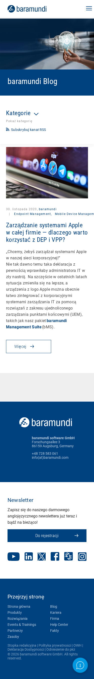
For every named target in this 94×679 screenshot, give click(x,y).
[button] (89, 8)
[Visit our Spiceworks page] (68, 557)
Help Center (59, 625)
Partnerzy (15, 631)
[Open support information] (80, 665)
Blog (53, 607)
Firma (54, 619)
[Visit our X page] (42, 557)
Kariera (55, 613)
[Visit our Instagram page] (82, 557)
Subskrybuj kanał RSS (28, 130)
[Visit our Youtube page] (14, 557)
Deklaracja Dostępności (26, 649)
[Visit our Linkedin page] (29, 557)
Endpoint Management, (33, 214)
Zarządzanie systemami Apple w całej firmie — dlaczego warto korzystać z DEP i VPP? (47, 232)
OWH (77, 645)
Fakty (54, 631)
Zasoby (13, 637)
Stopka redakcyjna (22, 645)
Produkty (15, 613)
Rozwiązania (18, 619)
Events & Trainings (22, 625)
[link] (34, 9)
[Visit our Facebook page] (55, 557)
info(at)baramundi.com (50, 458)
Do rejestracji (47, 535)
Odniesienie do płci (60, 649)
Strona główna (19, 607)
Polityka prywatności (55, 645)
